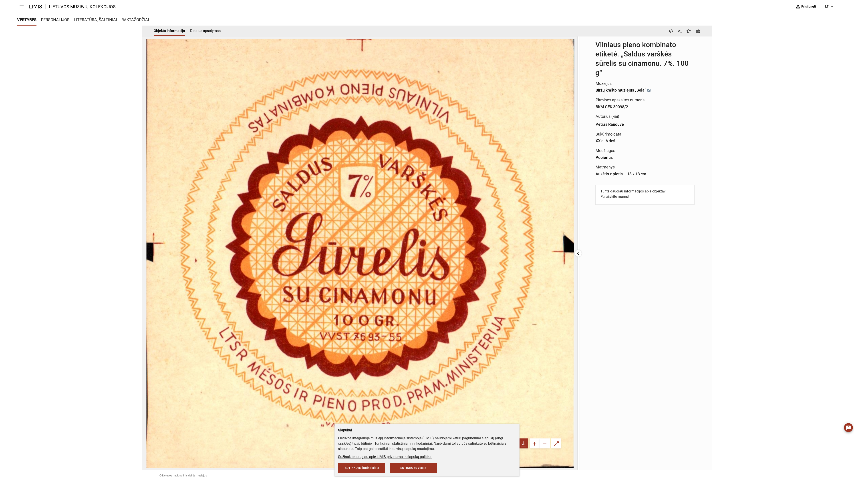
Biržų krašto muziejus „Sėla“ (621, 90)
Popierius (604, 157)
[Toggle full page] (556, 443)
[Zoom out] (545, 443)
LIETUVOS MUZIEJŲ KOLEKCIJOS (82, 6)
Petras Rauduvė (610, 124)
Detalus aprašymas (205, 31)
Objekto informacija (169, 31)
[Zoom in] (535, 443)
